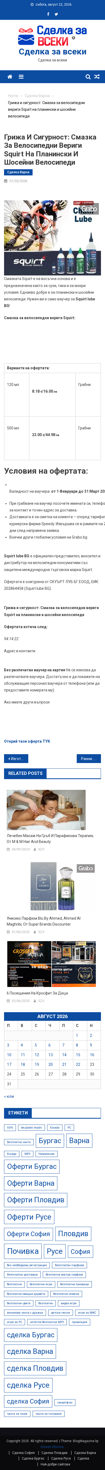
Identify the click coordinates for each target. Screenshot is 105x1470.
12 (37, 1055)
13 (50, 1055)
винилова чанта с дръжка (25, 1312)
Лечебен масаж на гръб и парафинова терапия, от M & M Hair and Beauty (50, 839)
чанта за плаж (17, 1414)
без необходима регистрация (27, 1265)
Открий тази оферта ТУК (27, 741)
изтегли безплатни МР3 (47, 1322)
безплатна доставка (22, 1274)
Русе (55, 1251)
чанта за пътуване (49, 1414)
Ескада (11, 1154)
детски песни (60, 1312)
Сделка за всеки (52, 51)
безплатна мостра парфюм (64, 1274)
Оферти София (28, 1234)
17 (9, 1064)
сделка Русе (28, 1385)
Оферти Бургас (32, 1166)
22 (78, 1064)
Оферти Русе (29, 1217)
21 (64, 1064)
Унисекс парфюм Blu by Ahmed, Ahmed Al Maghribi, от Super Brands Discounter (43, 921)
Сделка (83, 1458)
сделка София (28, 1401)
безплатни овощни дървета (26, 1294)
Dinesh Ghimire (52, 1447)
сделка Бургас (30, 1335)
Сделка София (23, 1453)
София (80, 1251)
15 (78, 1055)
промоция (79, 1322)
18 (23, 1064)
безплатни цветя (18, 1303)
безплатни (14, 1284)
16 (92, 1055)
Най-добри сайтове (55, 1464)
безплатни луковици (74, 1284)
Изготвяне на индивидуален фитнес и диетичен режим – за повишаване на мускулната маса (19, 759)
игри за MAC (87, 1312)
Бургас (50, 1141)
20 (50, 1064)
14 (64, 1055)
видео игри (68, 1303)
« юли (9, 1096)
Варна (79, 1140)
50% (10, 1127)
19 (37, 1064)
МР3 (27, 1154)
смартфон (64, 1402)
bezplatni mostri (31, 1127)
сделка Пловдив (35, 1368)
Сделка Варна (18, 172)
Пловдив (73, 1233)
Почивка (23, 1251)
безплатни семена (66, 1294)
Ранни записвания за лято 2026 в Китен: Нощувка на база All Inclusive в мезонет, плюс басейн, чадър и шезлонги (91, 759)
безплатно (45, 1303)
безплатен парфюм (69, 1265)
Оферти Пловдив (35, 1200)
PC (69, 1127)
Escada (55, 1127)
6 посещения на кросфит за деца (37, 993)
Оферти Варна (30, 1183)
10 (9, 1055)
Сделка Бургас (33, 1458)
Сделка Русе (61, 1458)
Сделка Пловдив (54, 1453)
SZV (41, 849)
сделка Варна (30, 1351)
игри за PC (14, 1322)
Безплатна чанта (19, 1142)
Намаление (46, 1154)
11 (23, 1055)
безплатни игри (41, 1284)
